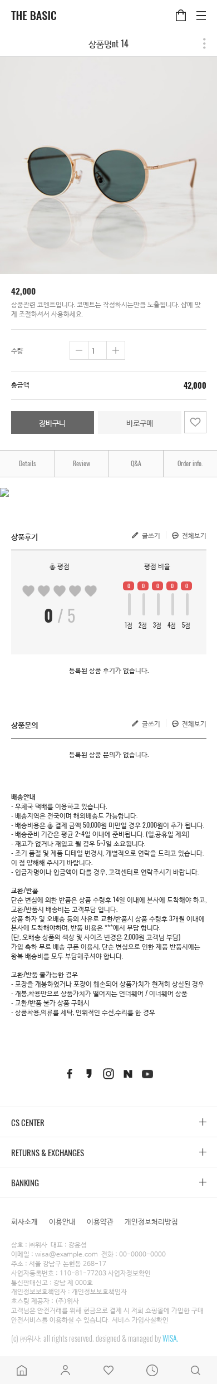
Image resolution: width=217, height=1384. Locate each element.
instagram (108, 1074)
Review (81, 463)
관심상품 (195, 422)
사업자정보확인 (129, 1274)
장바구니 (180, 9)
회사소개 (24, 1221)
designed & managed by (137, 1338)
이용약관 (100, 1221)
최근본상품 (152, 1370)
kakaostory (89, 1074)
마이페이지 (65, 1370)
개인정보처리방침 (151, 1221)
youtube (147, 1074)
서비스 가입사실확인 (140, 1320)
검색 (195, 1370)
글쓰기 (151, 535)
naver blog (128, 1074)
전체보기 (194, 535)
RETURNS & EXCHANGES (47, 1152)
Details (27, 463)
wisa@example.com (66, 1255)
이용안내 (62, 1221)
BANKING (25, 1182)
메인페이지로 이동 (21, 1370)
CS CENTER (28, 1122)
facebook (69, 1074)
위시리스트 (108, 1370)
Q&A (136, 463)
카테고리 (201, 9)
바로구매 (139, 422)
